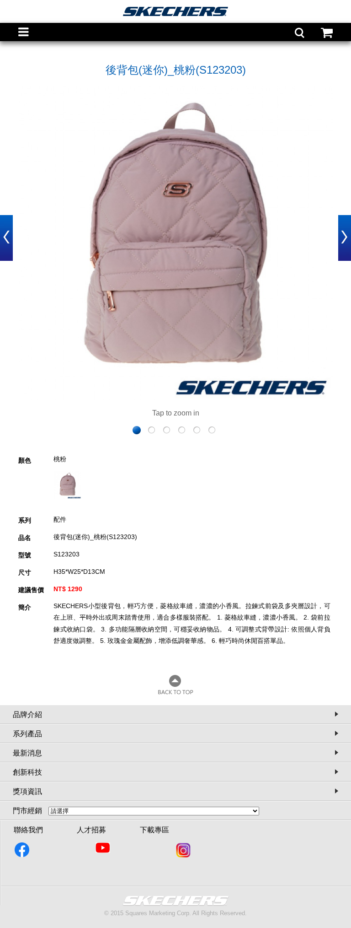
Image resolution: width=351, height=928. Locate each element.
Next (344, 238)
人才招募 (91, 830)
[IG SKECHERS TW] (184, 851)
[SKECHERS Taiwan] (23, 851)
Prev (6, 238)
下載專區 (154, 830)
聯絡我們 (28, 830)
